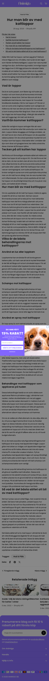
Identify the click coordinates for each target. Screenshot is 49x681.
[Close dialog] (47, 327)
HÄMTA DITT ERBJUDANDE (12, 348)
